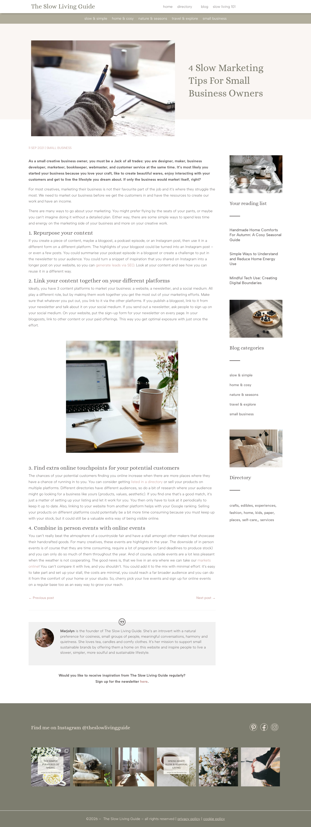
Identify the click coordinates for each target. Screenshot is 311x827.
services (267, 520)
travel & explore (185, 19)
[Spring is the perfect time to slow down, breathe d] (134, 766)
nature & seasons (152, 19)
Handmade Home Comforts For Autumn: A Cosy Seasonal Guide (255, 235)
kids (258, 513)
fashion (236, 513)
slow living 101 (224, 7)
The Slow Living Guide (63, 6)
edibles (247, 505)
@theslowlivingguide (106, 728)
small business (215, 19)
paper (269, 513)
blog (204, 7)
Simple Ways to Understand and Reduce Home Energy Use (254, 259)
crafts (234, 505)
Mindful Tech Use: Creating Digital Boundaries (253, 280)
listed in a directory (147, 482)
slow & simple (95, 19)
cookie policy (214, 819)
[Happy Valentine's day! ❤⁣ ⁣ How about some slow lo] (260, 766)
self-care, (250, 520)
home (168, 7)
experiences (265, 505)
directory (184, 7)
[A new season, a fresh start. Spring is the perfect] (176, 766)
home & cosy (123, 19)
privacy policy (189, 819)
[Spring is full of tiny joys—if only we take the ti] (50, 766)
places (235, 520)
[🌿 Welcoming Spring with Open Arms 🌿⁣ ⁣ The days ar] (218, 766)
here (144, 681)
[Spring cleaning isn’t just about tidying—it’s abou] (92, 766)
